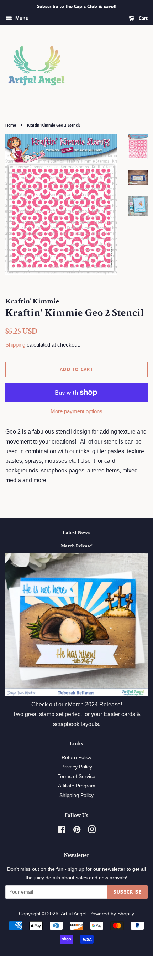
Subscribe (128, 892)
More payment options (76, 411)
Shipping (15, 345)
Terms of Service (76, 776)
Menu (21, 18)
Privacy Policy (76, 767)
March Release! (77, 546)
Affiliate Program (76, 785)
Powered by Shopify (111, 913)
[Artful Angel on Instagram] (92, 831)
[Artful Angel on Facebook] (62, 831)
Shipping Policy (76, 795)
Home (10, 125)
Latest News (76, 532)
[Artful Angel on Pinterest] (77, 831)
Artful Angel (73, 913)
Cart (142, 18)
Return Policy (76, 757)
